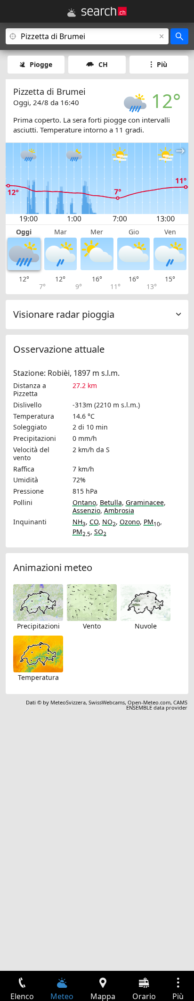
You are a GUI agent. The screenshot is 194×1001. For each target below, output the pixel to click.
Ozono (130, 521)
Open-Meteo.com (149, 702)
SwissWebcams (107, 702)
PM (152, 521)
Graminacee (145, 502)
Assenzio (86, 510)
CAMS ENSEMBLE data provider (156, 705)
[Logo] (104, 11)
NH (79, 521)
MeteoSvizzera (68, 702)
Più (162, 64)
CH (103, 64)
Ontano (84, 502)
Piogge (41, 64)
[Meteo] (71, 12)
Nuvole (146, 625)
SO (100, 531)
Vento (92, 625)
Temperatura (38, 677)
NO (109, 521)
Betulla (111, 502)
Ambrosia (119, 510)
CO (93, 521)
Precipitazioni (38, 625)
